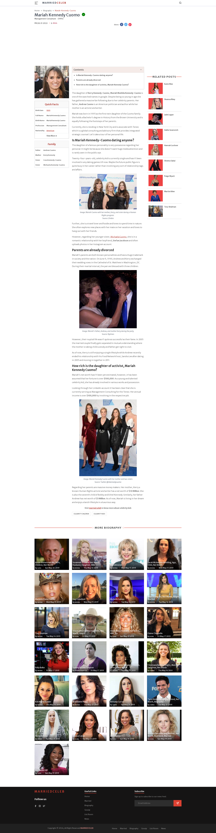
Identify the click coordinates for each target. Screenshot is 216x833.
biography (47, 10)
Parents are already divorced (88, 80)
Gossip (87, 810)
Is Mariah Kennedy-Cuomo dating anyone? (94, 75)
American (50, 131)
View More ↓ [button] (51, 136)
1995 (48, 110)
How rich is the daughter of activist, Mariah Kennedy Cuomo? (102, 85)
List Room (88, 814)
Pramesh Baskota (81, 670)
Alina (39, 568)
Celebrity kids (99, 514)
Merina (77, 568)
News (86, 819)
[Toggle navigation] (37, 3)
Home (87, 796)
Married (54, 2)
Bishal (55, 23)
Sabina (152, 670)
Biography (88, 805)
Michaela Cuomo (118, 237)
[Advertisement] (108, 46)
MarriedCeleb (49, 791)
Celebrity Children (81, 514)
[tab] (108, 70)
